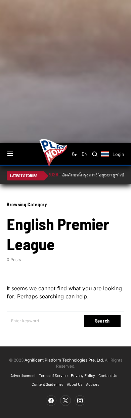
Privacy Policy (83, 375)
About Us (75, 384)
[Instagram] (80, 400)
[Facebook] (51, 400)
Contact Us (107, 375)
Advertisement (23, 375)
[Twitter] (65, 400)
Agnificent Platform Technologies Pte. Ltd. (64, 360)
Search (102, 321)
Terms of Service (53, 375)
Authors (92, 384)
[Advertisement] (65, 68)
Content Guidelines (47, 384)
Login (118, 154)
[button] (10, 154)
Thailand (108, 158)
